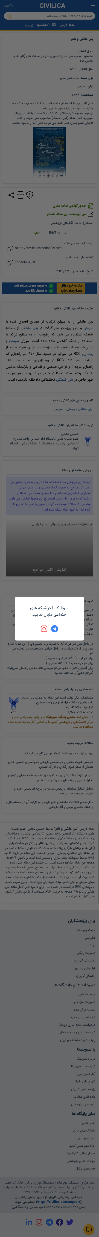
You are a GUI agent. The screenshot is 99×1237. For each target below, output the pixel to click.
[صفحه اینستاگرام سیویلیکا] (44, 628)
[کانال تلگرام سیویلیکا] (54, 628)
